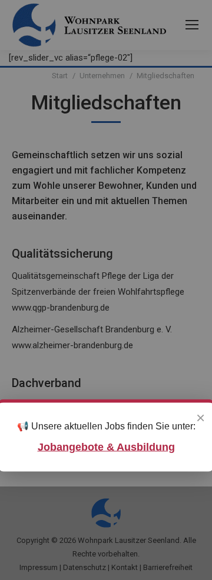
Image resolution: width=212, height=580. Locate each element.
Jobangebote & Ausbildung (106, 446)
